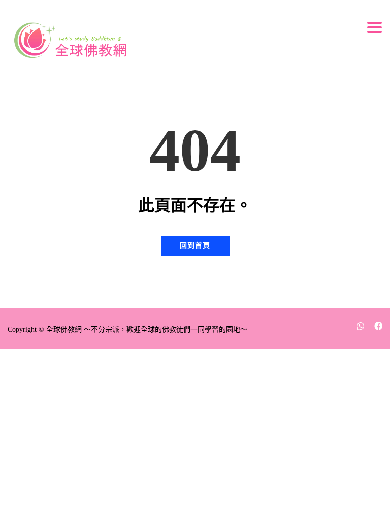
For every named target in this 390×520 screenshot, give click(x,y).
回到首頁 (195, 245)
